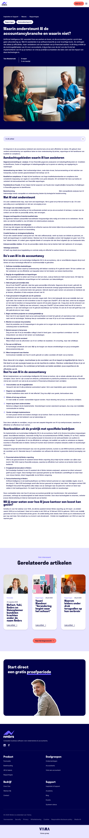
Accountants (50, 766)
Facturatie (7, 761)
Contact (6, 795)
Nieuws (23, 16)
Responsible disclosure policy (61, 819)
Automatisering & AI (25, 22)
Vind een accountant (53, 770)
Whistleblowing (36, 819)
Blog (47, 795)
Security (18, 819)
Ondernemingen (51, 761)
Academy (49, 791)
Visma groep (44, 833)
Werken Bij (7, 791)
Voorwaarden (8, 819)
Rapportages (34, 16)
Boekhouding (8, 766)
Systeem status (51, 804)
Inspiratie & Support (53, 786)
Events (48, 800)
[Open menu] (86, 4)
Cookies (46, 819)
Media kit (77, 819)
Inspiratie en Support (10, 16)
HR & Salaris (7, 770)
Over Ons (6, 786)
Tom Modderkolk (9, 59)
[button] (45, 138)
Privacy (25, 819)
